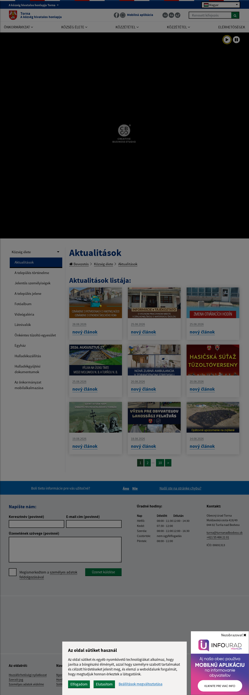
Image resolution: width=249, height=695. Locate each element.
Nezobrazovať (232, 635)
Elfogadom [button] (79, 684)
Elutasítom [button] (104, 684)
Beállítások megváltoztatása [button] (140, 684)
